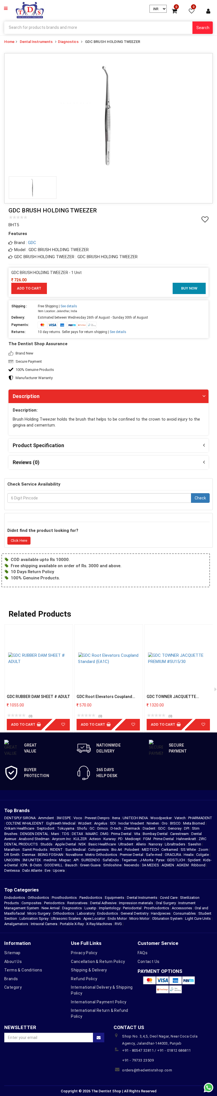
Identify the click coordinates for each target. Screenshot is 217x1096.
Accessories (182, 908)
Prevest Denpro (97, 818)
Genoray (175, 828)
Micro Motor (139, 918)
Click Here (19, 540)
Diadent (149, 828)
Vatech (180, 818)
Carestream (180, 834)
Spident (194, 860)
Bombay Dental (155, 834)
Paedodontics (90, 897)
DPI (187, 828)
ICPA (24, 865)
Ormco (103, 828)
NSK (83, 844)
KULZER (80, 839)
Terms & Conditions (23, 970)
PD (120, 839)
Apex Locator (94, 918)
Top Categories (21, 890)
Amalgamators (16, 924)
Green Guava (90, 865)
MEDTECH (151, 849)
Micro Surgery (38, 913)
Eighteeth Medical (61, 823)
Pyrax (160, 860)
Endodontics (15, 897)
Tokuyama (66, 828)
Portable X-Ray (72, 924)
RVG (118, 924)
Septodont (46, 828)
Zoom (203, 849)
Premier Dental (132, 855)
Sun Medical (75, 849)
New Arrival (51, 908)
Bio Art (117, 849)
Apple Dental (66, 844)
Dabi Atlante (32, 870)
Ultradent (126, 844)
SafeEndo (111, 860)
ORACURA (173, 855)
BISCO (175, 823)
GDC (32, 242)
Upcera (59, 870)
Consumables (184, 913)
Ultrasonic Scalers (66, 918)
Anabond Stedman (34, 839)
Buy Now (189, 288)
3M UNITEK (32, 860)
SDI (113, 823)
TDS (66, 834)
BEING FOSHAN (51, 855)
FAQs (142, 953)
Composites (31, 903)
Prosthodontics (64, 897)
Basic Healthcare (102, 844)
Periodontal (132, 908)
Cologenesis (99, 849)
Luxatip (90, 908)
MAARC (92, 834)
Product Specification (38, 445)
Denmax (29, 855)
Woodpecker (161, 818)
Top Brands (17, 810)
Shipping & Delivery (89, 970)
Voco (78, 818)
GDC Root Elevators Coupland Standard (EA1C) (104, 696)
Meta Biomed (194, 823)
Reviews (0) (26, 462)
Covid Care (168, 897)
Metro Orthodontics (101, 855)
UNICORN (12, 860)
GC (92, 828)
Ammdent (46, 818)
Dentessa (12, 870)
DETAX (78, 834)
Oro (165, 823)
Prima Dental (121, 834)
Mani (55, 834)
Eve (48, 870)
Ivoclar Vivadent (131, 823)
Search (202, 27)
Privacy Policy (84, 953)
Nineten (153, 823)
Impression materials (136, 903)
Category (13, 987)
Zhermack (132, 828)
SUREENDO (91, 860)
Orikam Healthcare (19, 828)
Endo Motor (117, 918)
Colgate (203, 855)
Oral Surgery (166, 903)
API (76, 860)
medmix (50, 860)
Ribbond (198, 865)
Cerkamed (170, 849)
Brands (11, 979)
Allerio (141, 844)
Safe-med (154, 855)
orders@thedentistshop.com (147, 1070)
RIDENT (57, 849)
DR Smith (12, 855)
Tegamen (129, 860)
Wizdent (85, 823)
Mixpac (65, 860)
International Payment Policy (98, 1002)
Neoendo (132, 865)
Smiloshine (112, 865)
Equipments (114, 897)
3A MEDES (151, 865)
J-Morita (147, 860)
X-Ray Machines (99, 924)
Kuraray (109, 839)
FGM (147, 839)
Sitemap (12, 953)
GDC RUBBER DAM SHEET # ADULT (38, 696)
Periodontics (54, 903)
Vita (137, 834)
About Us (13, 961)
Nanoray (156, 844)
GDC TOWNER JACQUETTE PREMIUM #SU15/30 (171, 696)
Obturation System (167, 918)
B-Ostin (36, 865)
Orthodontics (38, 897)
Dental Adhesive (103, 903)
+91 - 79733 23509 (138, 1060)
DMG (104, 834)
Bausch (71, 865)
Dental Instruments (36, 42)
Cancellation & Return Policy (98, 961)
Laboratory (86, 913)
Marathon (12, 849)
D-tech (116, 828)
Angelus (101, 823)
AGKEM (183, 865)
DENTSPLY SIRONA (20, 818)
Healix (189, 855)
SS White (189, 849)
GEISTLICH (176, 860)
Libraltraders (175, 844)
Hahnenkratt (186, 839)
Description (26, 396)
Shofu (82, 828)
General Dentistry (134, 913)
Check (200, 498)
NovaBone (75, 855)
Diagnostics (68, 42)
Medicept (133, 839)
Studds (46, 844)
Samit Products (35, 849)
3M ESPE (64, 818)
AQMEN (168, 865)
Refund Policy (84, 979)
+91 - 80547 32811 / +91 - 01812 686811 (156, 1050)
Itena (116, 818)
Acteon (95, 839)
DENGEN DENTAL (34, 834)
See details (68, 306)
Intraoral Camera (44, 924)
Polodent (132, 849)
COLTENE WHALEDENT (25, 823)
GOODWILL (54, 865)
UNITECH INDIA (136, 818)
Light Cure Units (198, 918)
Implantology (109, 908)
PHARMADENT (200, 818)
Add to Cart (29, 288)
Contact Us (148, 961)
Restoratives (77, 903)
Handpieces (161, 913)
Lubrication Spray (33, 918)
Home (9, 42)
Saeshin (195, 844)
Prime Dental (164, 839)
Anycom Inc (62, 839)
